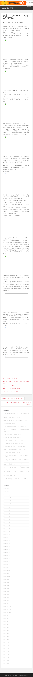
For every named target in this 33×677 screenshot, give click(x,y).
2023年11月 (8, 573)
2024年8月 (7, 546)
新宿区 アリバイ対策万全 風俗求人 (12, 388)
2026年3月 (7, 489)
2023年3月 (7, 597)
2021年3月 (7, 651)
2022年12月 (8, 606)
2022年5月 (7, 627)
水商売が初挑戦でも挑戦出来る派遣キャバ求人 (15, 449)
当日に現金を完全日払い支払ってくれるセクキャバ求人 (16, 414)
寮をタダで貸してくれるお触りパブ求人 (13, 443)
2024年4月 (7, 558)
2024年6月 (7, 552)
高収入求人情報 (7, 8)
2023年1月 (7, 603)
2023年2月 (7, 600)
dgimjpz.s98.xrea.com (18, 22)
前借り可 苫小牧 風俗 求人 (10, 423)
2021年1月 (7, 657)
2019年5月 (7, 663)
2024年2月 (7, 564)
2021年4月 (7, 648)
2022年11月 (8, 609)
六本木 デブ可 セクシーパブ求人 (12, 417)
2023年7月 (7, 585)
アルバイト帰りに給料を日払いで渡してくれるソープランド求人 (16, 460)
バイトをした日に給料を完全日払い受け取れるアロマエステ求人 (16, 430)
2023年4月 (7, 594)
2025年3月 (7, 525)
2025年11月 (8, 501)
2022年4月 (7, 630)
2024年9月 (7, 543)
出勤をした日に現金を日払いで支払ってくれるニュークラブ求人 (16, 455)
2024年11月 (8, 537)
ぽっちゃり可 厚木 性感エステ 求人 (12, 437)
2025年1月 (7, 531)
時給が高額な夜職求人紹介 (10, 476)
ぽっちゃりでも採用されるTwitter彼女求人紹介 (15, 446)
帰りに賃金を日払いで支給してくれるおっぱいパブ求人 (16, 472)
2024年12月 (8, 534)
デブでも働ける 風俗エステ (10, 386)
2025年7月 (7, 513)
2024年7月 (7, 549)
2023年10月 (8, 576)
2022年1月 (7, 639)
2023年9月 (7, 579)
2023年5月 (7, 591)
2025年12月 (8, 498)
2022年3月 (7, 633)
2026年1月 (7, 495)
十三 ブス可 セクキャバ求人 (10, 391)
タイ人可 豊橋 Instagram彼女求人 (12, 452)
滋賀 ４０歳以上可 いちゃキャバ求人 (13, 464)
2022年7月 (7, 621)
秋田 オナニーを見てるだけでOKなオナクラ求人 (16, 420)
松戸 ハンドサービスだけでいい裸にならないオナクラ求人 (16, 467)
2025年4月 (7, 522)
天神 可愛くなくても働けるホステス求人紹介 (15, 426)
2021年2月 (7, 654)
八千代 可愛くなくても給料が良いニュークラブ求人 (16, 479)
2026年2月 (7, 492)
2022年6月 (7, 624)
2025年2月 (7, 528)
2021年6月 (7, 642)
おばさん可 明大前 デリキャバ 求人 (12, 434)
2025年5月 (7, 519)
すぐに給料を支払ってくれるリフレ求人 (13, 440)
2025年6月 (7, 516)
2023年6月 (7, 588)
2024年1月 (7, 567)
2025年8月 (7, 510)
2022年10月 (8, 612)
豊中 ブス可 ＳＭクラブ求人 (10, 379)
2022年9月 (7, 615)
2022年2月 (7, 636)
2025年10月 (8, 504)
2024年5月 (7, 555)
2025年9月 (7, 507)
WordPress (25, 675)
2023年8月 (7, 582)
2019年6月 (7, 660)
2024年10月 (8, 540)
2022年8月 (7, 618)
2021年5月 (7, 645)
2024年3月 (7, 561)
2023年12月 (8, 570)
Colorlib (15, 675)
